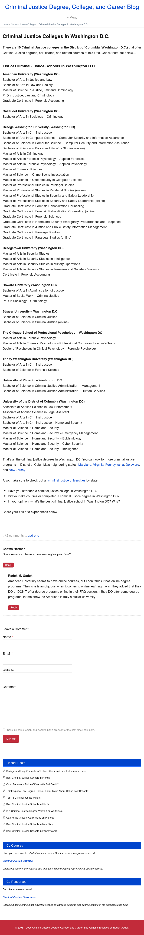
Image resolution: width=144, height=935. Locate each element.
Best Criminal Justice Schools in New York (29, 824)
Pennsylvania (114, 464)
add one (33, 535)
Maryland (84, 464)
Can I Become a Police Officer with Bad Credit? (32, 784)
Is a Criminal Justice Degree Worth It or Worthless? (34, 811)
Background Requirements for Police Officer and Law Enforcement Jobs (46, 771)
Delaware (132, 464)
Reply (8, 565)
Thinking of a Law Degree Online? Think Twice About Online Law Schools (47, 791)
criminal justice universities (67, 480)
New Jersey (17, 469)
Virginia (98, 464)
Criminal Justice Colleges (23, 24)
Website (8, 670)
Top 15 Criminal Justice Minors (23, 797)
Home (5, 24)
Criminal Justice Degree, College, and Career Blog (72, 6)
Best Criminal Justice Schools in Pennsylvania (31, 831)
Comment (9, 686)
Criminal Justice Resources (19, 897)
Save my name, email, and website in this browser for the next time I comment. (51, 730)
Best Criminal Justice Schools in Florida (28, 777)
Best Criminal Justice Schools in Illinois (27, 804)
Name (8, 636)
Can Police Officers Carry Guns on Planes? (30, 817)
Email (8, 653)
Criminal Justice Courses (18, 861)
